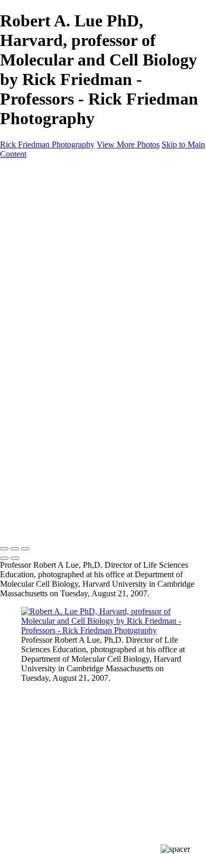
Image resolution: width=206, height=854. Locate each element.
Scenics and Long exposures (89, 256)
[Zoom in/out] (25, 548)
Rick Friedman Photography (47, 144)
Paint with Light (69, 313)
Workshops (40, 294)
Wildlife (55, 275)
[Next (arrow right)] (15, 558)
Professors (59, 227)
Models (54, 237)
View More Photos (128, 144)
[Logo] (51, 171)
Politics (54, 218)
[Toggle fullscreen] (15, 548)
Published (58, 246)
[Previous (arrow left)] (4, 558)
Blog (29, 284)
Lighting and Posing (76, 322)
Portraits (56, 208)
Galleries (36, 189)
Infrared (55, 265)
